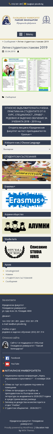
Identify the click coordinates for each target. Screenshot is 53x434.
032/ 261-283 (16, 4)
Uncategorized (12, 271)
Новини (9, 274)
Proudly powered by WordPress (18, 427)
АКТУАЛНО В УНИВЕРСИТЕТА (23, 370)
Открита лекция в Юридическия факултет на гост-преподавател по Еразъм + (26, 131)
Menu (29, 34)
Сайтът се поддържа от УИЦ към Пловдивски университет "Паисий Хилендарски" (26, 345)
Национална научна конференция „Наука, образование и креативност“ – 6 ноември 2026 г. (27, 378)
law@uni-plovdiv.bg (35, 4)
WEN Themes (28, 430)
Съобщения (9, 41)
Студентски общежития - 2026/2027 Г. (23, 408)
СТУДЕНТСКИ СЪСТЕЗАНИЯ (19, 278)
